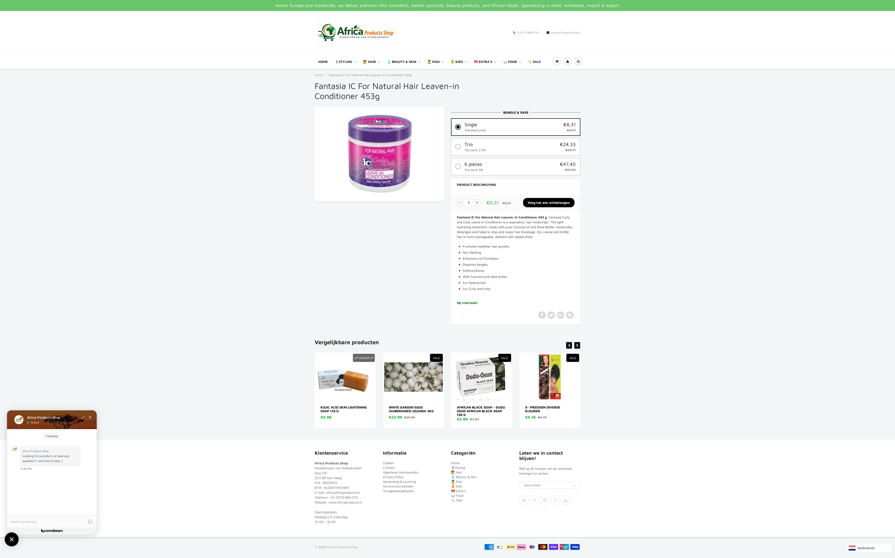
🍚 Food (510, 62)
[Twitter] (524, 500)
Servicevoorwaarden (398, 486)
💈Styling (343, 62)
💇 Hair (369, 62)
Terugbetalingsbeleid (398, 491)
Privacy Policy (393, 477)
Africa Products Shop (342, 547)
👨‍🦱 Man (433, 62)
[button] (516, 127)
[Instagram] (555, 500)
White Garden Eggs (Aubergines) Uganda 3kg (343, 409)
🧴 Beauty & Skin (401, 62)
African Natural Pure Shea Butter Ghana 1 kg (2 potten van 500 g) (549, 411)
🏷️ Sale (534, 62)
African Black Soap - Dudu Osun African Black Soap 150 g (413, 411)
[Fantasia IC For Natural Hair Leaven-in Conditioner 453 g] (379, 153)
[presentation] (569, 345)
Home (323, 62)
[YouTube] (566, 500)
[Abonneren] (574, 485)
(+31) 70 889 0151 (528, 32)
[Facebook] (534, 500)
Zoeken (388, 463)
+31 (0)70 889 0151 (344, 497)
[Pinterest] (545, 500)
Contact (389, 468)
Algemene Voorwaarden (401, 472)
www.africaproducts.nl (345, 502)
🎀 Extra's (483, 62)
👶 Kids (457, 62)
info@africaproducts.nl (565, 32)
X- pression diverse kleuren (474, 409)
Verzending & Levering (399, 481)
